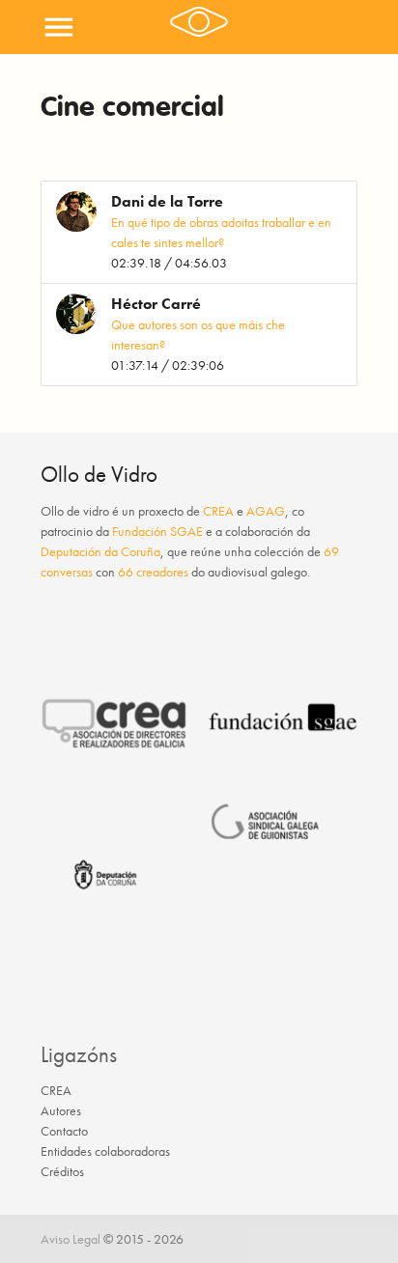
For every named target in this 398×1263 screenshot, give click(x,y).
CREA (218, 510)
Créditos (62, 1171)
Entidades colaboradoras (105, 1151)
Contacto (64, 1130)
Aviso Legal (70, 1239)
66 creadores (153, 571)
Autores (61, 1110)
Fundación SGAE (157, 531)
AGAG (265, 510)
